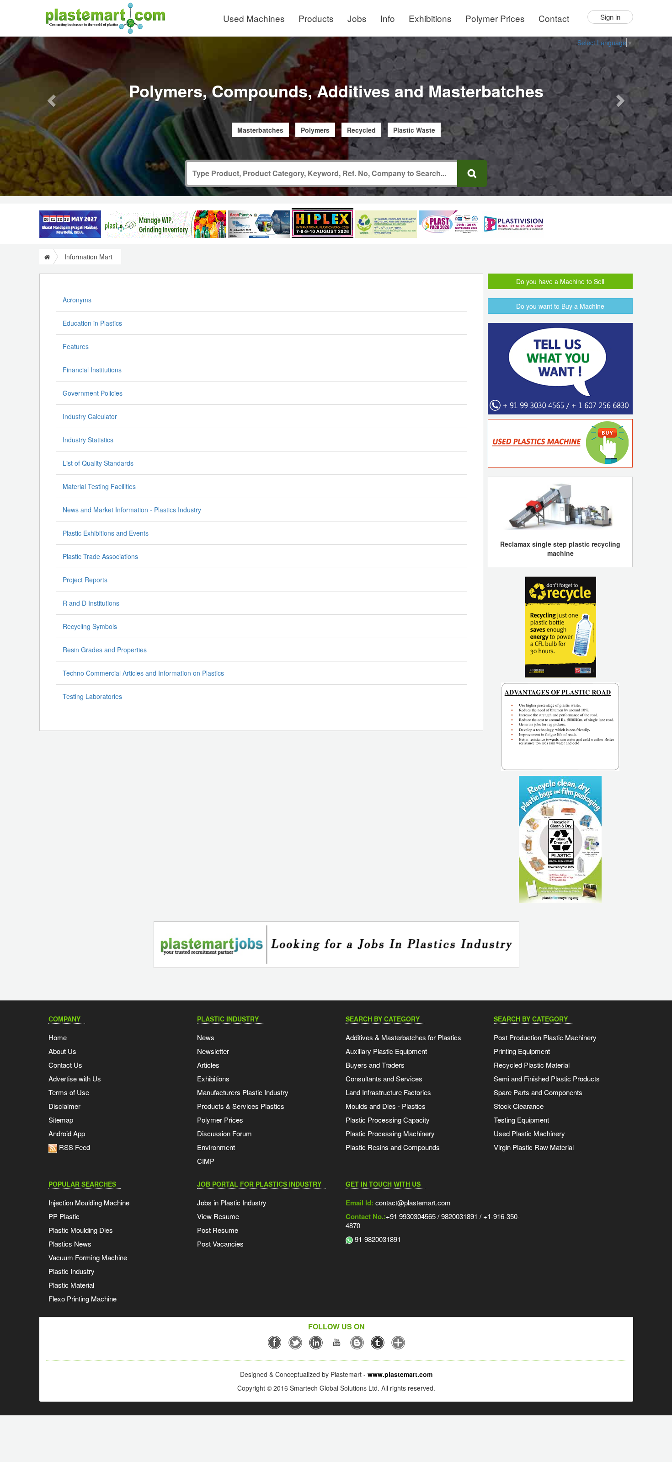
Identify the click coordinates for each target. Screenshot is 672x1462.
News (205, 1037)
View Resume (218, 1216)
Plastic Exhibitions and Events (106, 533)
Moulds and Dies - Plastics (386, 1106)
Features (76, 346)
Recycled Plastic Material (532, 1065)
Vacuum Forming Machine (87, 1257)
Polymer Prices (495, 18)
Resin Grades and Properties (105, 649)
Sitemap (60, 1119)
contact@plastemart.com (412, 1202)
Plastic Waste (414, 129)
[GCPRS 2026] (386, 224)
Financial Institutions (92, 369)
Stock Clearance (519, 1106)
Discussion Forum (224, 1133)
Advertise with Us (74, 1078)
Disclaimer (64, 1106)
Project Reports (85, 579)
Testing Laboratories (92, 696)
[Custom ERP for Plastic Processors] (164, 224)
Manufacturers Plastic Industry (242, 1092)
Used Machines (254, 18)
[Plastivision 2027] (513, 224)
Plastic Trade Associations (100, 556)
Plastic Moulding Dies (80, 1230)
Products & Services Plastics (240, 1106)
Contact (554, 18)
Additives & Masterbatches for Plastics (403, 1037)
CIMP (205, 1161)
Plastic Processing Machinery (390, 1133)
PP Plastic (64, 1216)
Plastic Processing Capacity (388, 1119)
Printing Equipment (522, 1051)
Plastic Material (71, 1285)
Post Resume (217, 1230)
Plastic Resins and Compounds (393, 1147)
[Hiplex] (322, 223)
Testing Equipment (521, 1119)
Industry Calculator (90, 416)
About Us (62, 1051)
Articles (208, 1065)
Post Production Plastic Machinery (545, 1037)
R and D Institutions (91, 602)
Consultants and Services (384, 1078)
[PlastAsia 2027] (70, 224)
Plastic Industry (71, 1271)
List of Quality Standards (98, 463)
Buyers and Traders (375, 1065)
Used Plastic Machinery (529, 1133)
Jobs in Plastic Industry (232, 1202)
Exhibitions (430, 18)
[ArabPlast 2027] (259, 224)
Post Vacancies (220, 1243)
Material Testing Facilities (99, 486)
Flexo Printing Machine (82, 1298)
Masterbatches (260, 129)
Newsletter (213, 1051)
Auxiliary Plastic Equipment (386, 1051)
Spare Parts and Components (538, 1092)
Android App (66, 1133)
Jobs (357, 18)
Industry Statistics (88, 439)
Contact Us (65, 1065)
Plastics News (69, 1243)
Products (316, 18)
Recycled (361, 129)
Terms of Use (68, 1092)
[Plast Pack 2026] (449, 224)
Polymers (315, 129)
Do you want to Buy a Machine (560, 306)
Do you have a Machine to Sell (560, 281)
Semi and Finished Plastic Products (547, 1078)
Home (57, 1037)
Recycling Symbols (90, 626)
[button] (50, 98)
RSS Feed (73, 1147)
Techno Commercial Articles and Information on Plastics (143, 672)
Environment (216, 1147)
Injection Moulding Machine (88, 1202)
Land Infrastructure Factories (388, 1092)
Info (387, 18)
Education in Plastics (92, 323)
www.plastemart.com (400, 1374)
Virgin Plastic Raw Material (534, 1147)
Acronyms (77, 299)
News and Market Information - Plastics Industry (132, 509)
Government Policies (93, 393)
